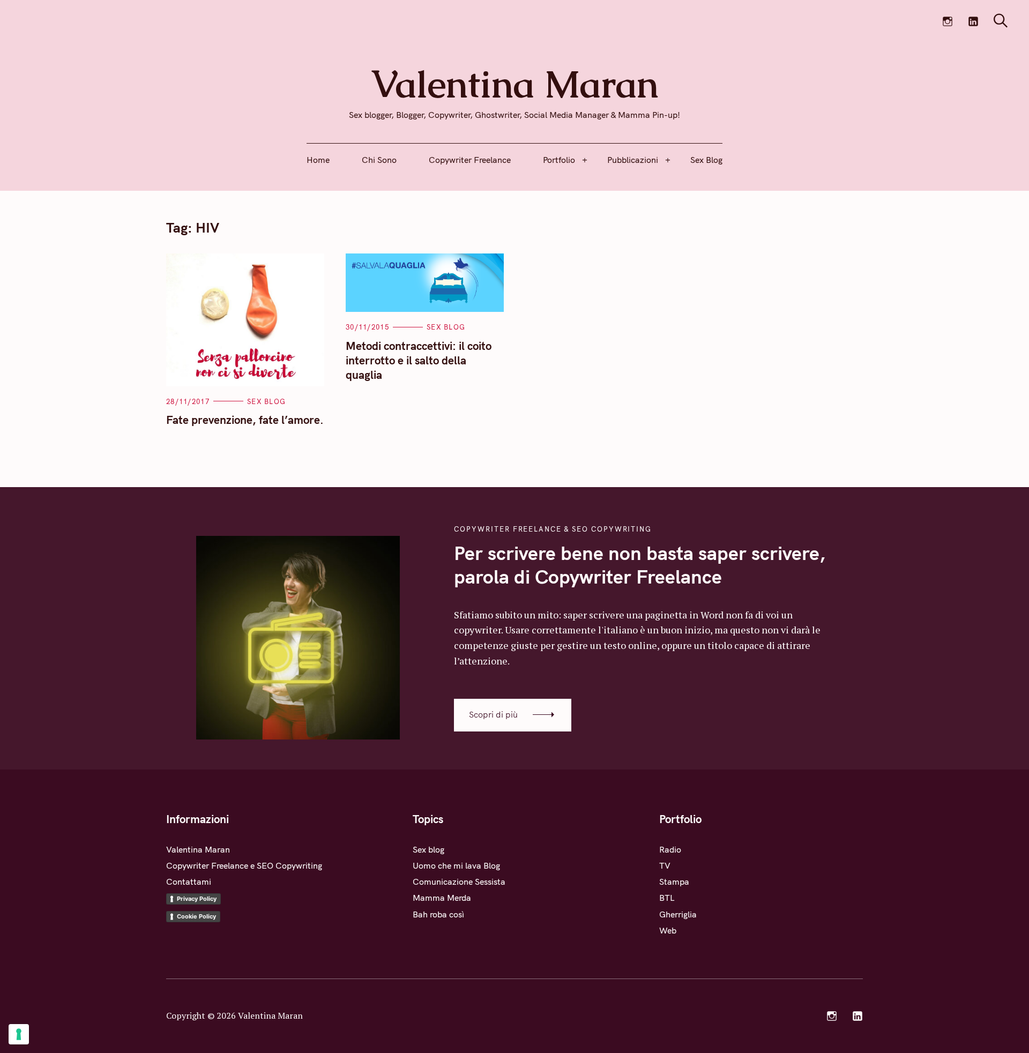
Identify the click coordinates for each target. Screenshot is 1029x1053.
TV (664, 865)
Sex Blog (706, 159)
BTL (667, 897)
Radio (670, 849)
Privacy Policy (197, 898)
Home (318, 159)
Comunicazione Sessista (459, 881)
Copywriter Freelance (470, 159)
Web (667, 930)
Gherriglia (678, 914)
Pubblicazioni (632, 159)
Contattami (188, 881)
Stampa (674, 881)
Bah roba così (438, 914)
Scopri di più (493, 714)
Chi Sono (379, 159)
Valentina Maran (198, 849)
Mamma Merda (442, 897)
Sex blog (266, 401)
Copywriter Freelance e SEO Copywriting (244, 865)
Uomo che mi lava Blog (456, 865)
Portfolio (559, 159)
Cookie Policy (196, 916)
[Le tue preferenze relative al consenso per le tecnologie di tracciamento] (19, 1034)
